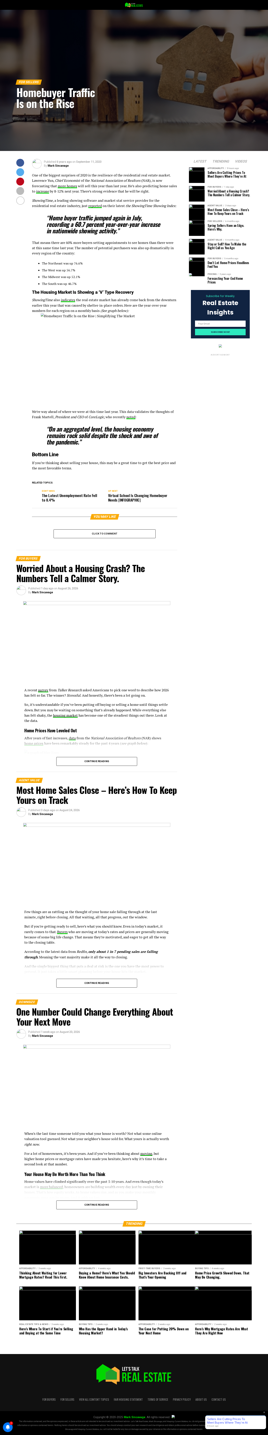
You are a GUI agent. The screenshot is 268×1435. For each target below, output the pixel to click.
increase (42, 191)
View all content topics (94, 1399)
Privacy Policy (182, 1399)
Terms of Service (158, 1399)
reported (95, 206)
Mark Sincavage (58, 165)
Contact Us (218, 1399)
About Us (201, 1399)
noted (130, 417)
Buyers (62, 932)
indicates (68, 300)
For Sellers (67, 1399)
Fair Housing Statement (128, 1399)
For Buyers (49, 1399)
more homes (67, 186)
